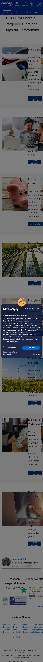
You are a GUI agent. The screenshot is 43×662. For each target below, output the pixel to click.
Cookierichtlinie (8, 354)
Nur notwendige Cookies (32, 308)
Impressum (36, 354)
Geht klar (31, 348)
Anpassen (12, 348)
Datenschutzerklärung (10, 352)
